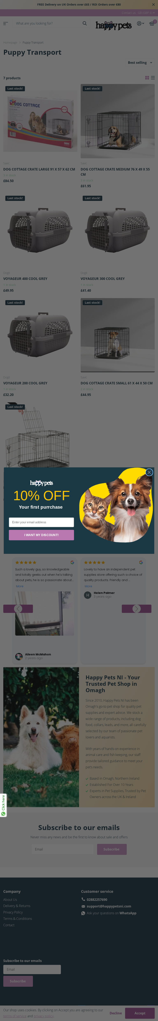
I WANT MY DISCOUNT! (41, 535)
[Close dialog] (149, 472)
